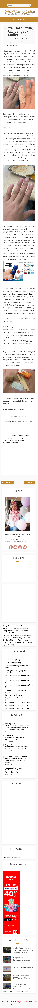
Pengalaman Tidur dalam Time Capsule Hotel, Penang (16, 694)
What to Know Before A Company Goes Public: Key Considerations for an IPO (17, 749)
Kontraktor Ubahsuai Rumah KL (17, 756)
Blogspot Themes (20, 1005)
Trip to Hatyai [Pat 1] (12, 660)
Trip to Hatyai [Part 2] (13, 663)
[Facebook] (15, 421)
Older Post (30, 482)
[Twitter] (23, 421)
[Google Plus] (19, 421)
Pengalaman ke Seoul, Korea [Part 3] (18, 705)
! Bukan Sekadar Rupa (13, 768)
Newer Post (7, 482)
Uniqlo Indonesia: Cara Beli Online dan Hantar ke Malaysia (17, 738)
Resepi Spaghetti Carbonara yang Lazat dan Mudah (21, 959)
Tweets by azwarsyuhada (12, 857)
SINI (9, 401)
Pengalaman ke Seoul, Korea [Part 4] (18, 703)
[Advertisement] (19, 603)
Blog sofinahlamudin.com (15, 745)
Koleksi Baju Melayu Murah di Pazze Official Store (16, 771)
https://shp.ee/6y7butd (25, 294)
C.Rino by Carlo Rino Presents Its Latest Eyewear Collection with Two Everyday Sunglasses (17, 728)
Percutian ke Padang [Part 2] (15, 690)
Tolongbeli (9, 735)
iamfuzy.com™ (10, 724)
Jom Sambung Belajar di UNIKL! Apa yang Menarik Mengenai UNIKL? (23, 950)
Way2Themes (22, 1002)
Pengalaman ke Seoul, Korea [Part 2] (18, 708)
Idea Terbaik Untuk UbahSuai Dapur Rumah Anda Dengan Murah (15, 760)
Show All (30, 777)
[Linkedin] (31, 421)
